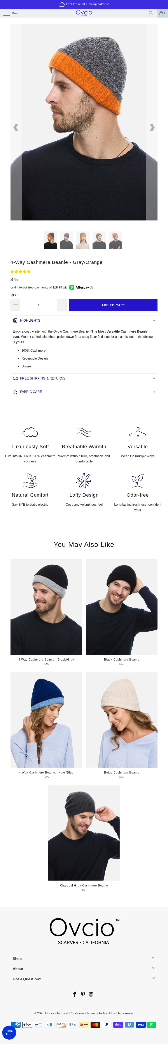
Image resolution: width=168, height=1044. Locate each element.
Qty (13, 295)
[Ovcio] (84, 13)
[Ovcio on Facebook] (74, 995)
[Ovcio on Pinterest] (82, 995)
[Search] (152, 13)
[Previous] (16, 127)
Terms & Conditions (70, 1013)
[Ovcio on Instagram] (91, 995)
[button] (20, 271)
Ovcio (49, 1013)
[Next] (152, 127)
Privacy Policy (97, 1013)
